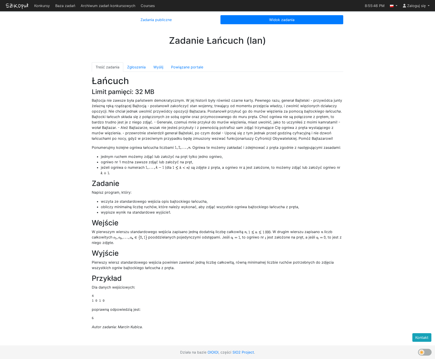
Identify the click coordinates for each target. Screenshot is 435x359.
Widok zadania (282, 19)
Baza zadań (65, 5)
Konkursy (42, 5)
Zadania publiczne (156, 19)
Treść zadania (107, 67)
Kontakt (421, 337)
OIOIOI (213, 352)
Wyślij (158, 67)
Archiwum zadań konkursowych (108, 5)
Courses (148, 5)
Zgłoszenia (136, 67)
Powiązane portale (187, 67)
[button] (393, 5)
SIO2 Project (243, 352)
